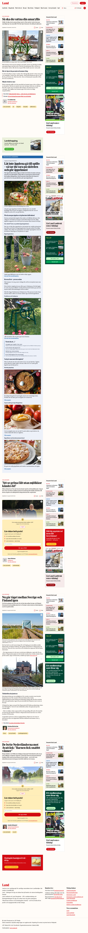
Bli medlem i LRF (55, 88)
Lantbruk (4, 8)
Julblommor (33, 107)
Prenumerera (75, 3)
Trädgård (37, 8)
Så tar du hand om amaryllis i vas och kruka (19, 96)
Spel (58, 8)
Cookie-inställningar (72, 900)
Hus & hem (30, 8)
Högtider (19, 107)
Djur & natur (44, 8)
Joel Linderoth (13, 928)
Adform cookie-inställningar (74, 905)
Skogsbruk (11, 8)
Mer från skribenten (12, 103)
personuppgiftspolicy (32, 554)
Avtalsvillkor (70, 903)
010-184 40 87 (58, 897)
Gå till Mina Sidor (58, 894)
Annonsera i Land (71, 895)
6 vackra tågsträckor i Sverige (17, 723)
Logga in (83, 3)
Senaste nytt (55, 91)
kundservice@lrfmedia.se (57, 898)
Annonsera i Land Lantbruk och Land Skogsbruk (75, 897)
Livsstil (14, 832)
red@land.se (10, 560)
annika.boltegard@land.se (13, 827)
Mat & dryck (18, 8)
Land (68, 911)
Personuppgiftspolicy (72, 893)
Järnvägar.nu (33, 655)
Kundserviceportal (59, 890)
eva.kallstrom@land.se (12, 101)
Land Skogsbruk (71, 915)
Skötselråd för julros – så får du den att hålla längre (22, 94)
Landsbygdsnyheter (22, 733)
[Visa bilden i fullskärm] (41, 32)
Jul (13, 107)
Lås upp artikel (22, 548)
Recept (25, 8)
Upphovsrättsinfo (71, 890)
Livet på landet (52, 8)
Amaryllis (25, 107)
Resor (4, 733)
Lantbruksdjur (16, 565)
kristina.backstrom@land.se (13, 728)
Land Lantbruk (70, 913)
